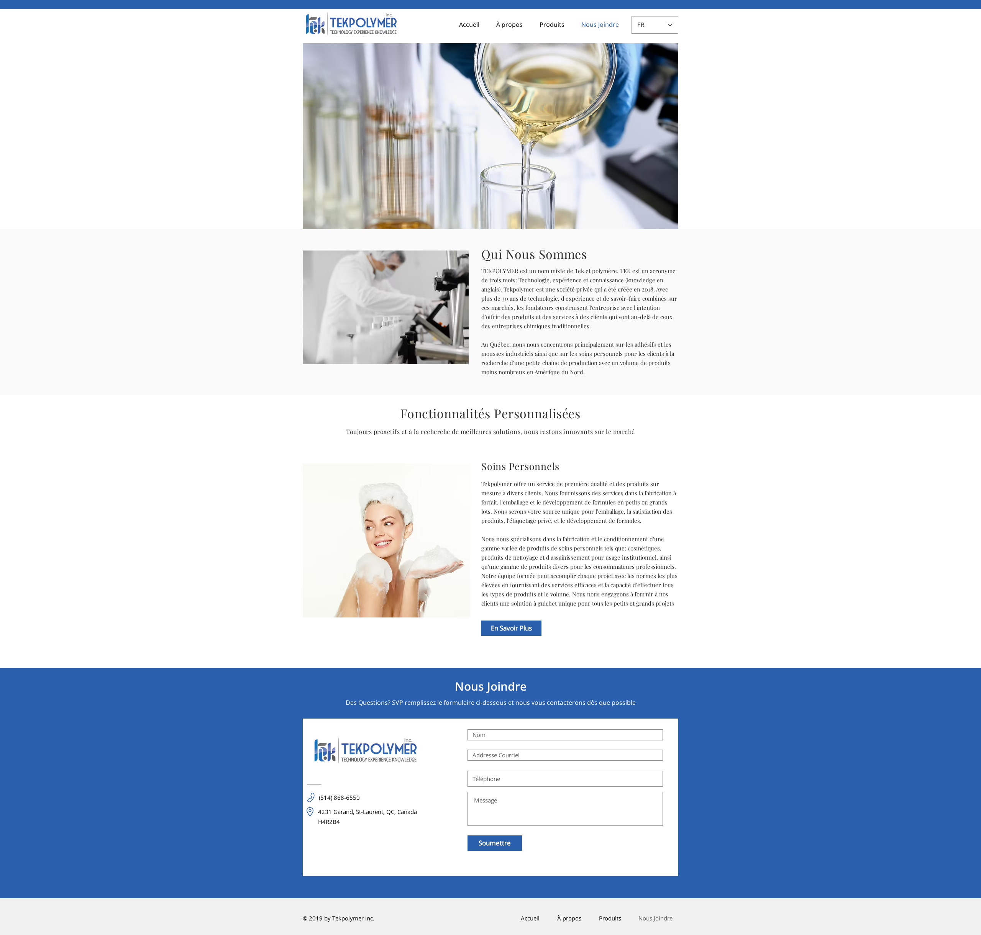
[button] (549, 25)
